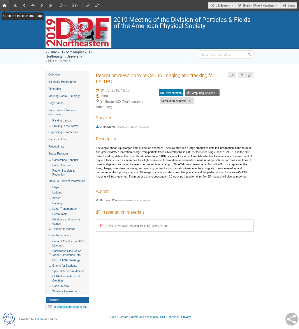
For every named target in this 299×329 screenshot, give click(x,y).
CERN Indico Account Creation (66, 278)
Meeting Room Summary (64, 96)
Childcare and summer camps (66, 221)
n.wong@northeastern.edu (70, 307)
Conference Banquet (65, 160)
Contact (123, 317)
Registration (55, 103)
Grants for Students (64, 265)
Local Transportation (65, 208)
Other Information (59, 235)
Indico (39, 319)
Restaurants (60, 214)
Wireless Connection (65, 291)
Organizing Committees (63, 132)
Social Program (58, 153)
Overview (54, 74)
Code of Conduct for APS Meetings (68, 243)
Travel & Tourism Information (66, 181)
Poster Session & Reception (63, 172)
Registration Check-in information (62, 112)
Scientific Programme (62, 81)
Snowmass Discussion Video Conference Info (66, 253)
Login (291, 5)
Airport (56, 198)
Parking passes (62, 120)
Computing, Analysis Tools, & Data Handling (188, 101)
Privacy (186, 317)
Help (113, 317)
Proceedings (56, 146)
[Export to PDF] (242, 75)
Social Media (60, 286)
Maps (55, 187)
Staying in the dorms (65, 126)
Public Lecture (61, 165)
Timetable (54, 88)
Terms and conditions (144, 317)
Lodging (57, 192)
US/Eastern (223, 5)
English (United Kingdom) (259, 5)
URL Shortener (169, 317)
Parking (57, 203)
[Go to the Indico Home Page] (4, 5)
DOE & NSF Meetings (66, 260)
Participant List (57, 139)
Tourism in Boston (63, 228)
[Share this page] (291, 319)
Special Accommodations (68, 271)
